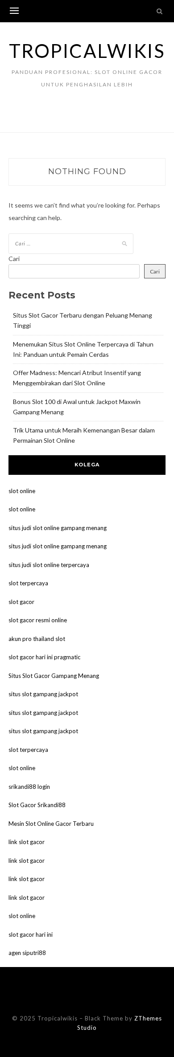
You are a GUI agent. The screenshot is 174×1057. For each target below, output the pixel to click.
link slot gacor (26, 841)
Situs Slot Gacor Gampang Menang (53, 675)
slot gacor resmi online (37, 620)
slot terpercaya (28, 583)
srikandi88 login (29, 786)
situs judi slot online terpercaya (48, 564)
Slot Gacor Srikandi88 (37, 804)
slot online (21, 490)
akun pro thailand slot (36, 638)
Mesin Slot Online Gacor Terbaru (51, 823)
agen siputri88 (27, 952)
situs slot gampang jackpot (43, 694)
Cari (14, 258)
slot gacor (21, 601)
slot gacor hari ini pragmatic (44, 657)
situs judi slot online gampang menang (57, 527)
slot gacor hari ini (30, 934)
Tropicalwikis (87, 51)
